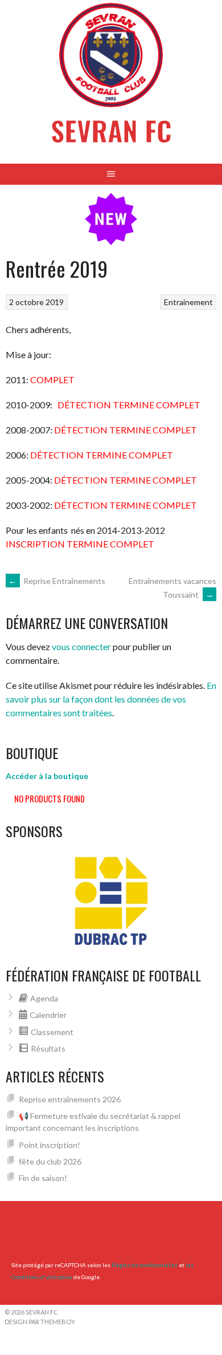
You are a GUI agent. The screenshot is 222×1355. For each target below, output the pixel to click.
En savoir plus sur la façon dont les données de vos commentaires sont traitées (111, 699)
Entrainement (188, 302)
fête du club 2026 (50, 1161)
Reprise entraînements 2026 (70, 1099)
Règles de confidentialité (145, 1264)
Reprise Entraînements (57, 581)
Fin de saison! (43, 1178)
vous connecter (81, 646)
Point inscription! (49, 1145)
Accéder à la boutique (47, 776)
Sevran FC (111, 130)
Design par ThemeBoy (40, 1321)
